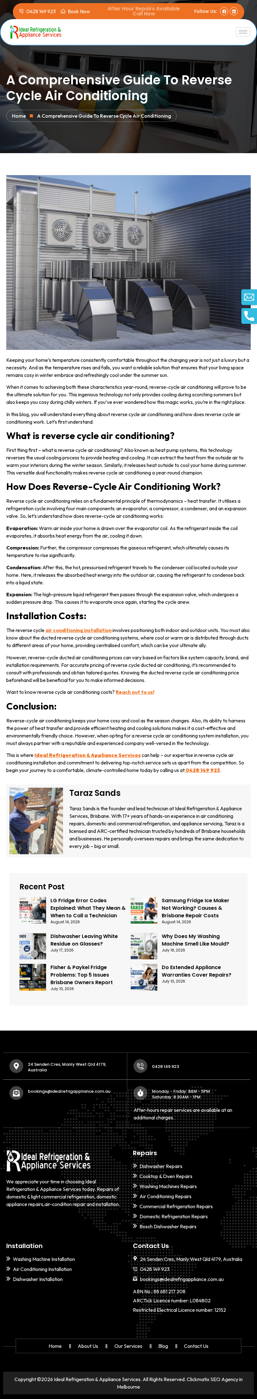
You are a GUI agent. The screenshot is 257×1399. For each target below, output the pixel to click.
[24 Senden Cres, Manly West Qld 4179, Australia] (16, 1066)
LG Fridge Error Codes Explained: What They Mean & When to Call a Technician (88, 908)
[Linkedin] (234, 11)
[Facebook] (224, 11)
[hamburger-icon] (243, 31)
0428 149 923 (165, 1066)
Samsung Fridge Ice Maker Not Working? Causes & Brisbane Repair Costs (195, 908)
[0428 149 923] (140, 1066)
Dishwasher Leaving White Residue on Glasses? (84, 940)
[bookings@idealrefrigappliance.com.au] (16, 1093)
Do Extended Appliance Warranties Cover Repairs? (196, 971)
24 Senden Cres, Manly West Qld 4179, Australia (67, 1067)
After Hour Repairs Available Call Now (144, 11)
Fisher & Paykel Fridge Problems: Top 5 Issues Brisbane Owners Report (81, 975)
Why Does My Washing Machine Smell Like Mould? (195, 940)
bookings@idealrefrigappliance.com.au (69, 1091)
